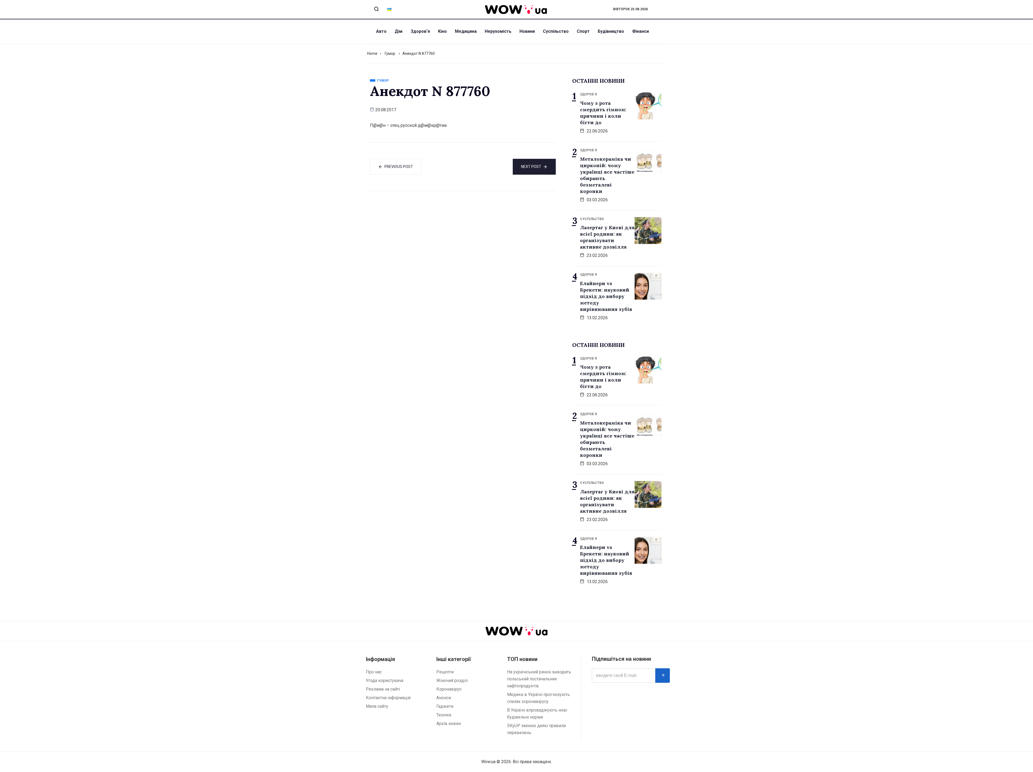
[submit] (662, 675)
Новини (527, 31)
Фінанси (640, 31)
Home (372, 53)
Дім (398, 31)
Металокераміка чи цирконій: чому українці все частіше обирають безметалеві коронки (607, 175)
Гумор (390, 53)
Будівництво (611, 31)
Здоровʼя (420, 31)
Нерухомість (498, 31)
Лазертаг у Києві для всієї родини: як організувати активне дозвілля (607, 237)
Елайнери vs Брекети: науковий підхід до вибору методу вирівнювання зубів (606, 296)
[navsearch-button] (376, 9)
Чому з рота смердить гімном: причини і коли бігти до (603, 112)
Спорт (583, 31)
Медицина (466, 31)
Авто (381, 31)
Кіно (442, 31)
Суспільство (556, 31)
